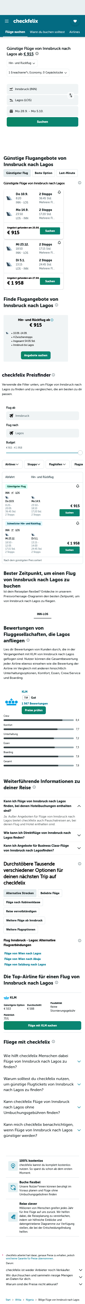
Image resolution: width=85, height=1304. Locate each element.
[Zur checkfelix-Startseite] (25, 21)
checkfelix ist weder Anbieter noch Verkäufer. (38, 1270)
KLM (24, 691)
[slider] (80, 452)
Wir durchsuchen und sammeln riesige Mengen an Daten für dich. (39, 1277)
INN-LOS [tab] (42, 614)
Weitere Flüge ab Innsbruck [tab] (24, 920)
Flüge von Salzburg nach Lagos (25, 964)
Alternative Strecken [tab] (20, 893)
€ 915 (29, 54)
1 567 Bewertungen (35, 703)
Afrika (18, 1299)
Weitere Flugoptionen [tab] (20, 929)
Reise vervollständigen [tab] (21, 911)
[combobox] (46, 416)
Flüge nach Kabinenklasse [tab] (23, 902)
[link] (36, 355)
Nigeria (30, 1299)
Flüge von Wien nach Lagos (22, 953)
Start (8, 1299)
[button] (6, 21)
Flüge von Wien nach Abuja (22, 959)
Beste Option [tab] (43, 173)
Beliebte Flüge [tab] (50, 893)
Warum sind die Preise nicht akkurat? (32, 1284)
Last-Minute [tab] (67, 173)
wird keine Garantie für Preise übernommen (29, 1258)
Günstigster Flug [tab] (17, 173)
